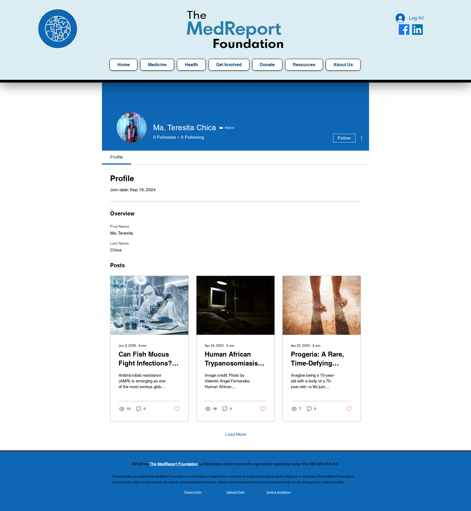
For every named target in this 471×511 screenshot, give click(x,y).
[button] (304, 65)
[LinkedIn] (417, 29)
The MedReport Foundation (174, 464)
